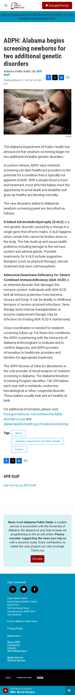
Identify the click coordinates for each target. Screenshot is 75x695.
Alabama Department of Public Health (37, 441)
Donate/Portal (58, 5)
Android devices (16, 660)
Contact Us (13, 645)
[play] (5, 690)
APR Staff (11, 476)
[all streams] (70, 690)
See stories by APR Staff (20, 485)
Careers (11, 648)
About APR (13, 642)
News (18, 433)
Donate (37, 559)
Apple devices (15, 657)
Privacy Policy (15, 628)
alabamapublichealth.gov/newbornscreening (36, 424)
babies (19, 449)
